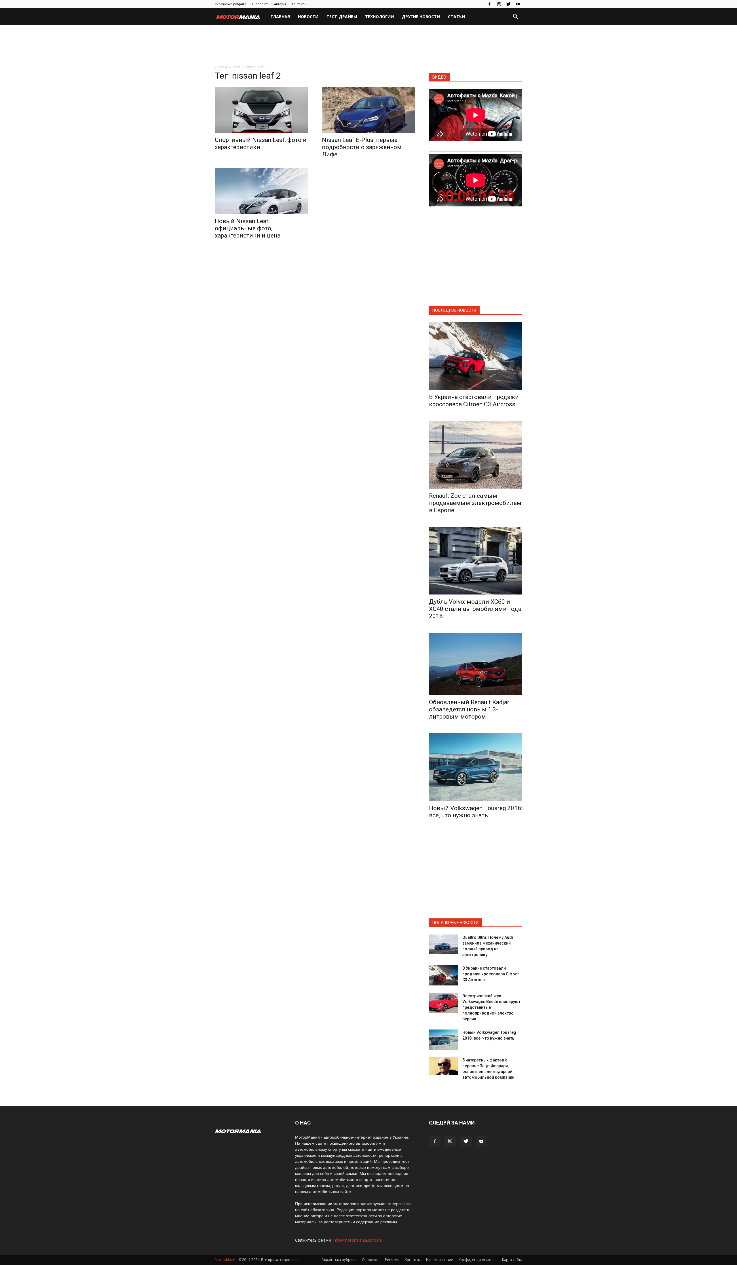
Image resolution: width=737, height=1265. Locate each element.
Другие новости (421, 16)
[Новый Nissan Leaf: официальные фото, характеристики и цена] (261, 191)
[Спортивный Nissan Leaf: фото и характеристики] (261, 110)
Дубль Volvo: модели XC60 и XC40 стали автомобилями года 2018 (475, 609)
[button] (515, 17)
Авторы (280, 4)
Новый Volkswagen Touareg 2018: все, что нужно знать (475, 812)
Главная (280, 16)
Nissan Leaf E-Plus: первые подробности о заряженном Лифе (362, 147)
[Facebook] (489, 4)
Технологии (379, 16)
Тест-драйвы (341, 16)
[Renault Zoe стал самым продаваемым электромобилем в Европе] (475, 455)
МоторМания (226, 1259)
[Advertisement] (368, 45)
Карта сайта (512, 1259)
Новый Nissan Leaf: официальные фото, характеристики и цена (247, 228)
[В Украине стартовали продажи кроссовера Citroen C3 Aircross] (475, 356)
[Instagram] (499, 4)
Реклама (392, 1259)
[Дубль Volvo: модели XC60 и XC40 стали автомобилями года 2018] (475, 560)
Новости (308, 16)
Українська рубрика (230, 4)
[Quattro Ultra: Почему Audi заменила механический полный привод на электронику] (443, 944)
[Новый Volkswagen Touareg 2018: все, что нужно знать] (475, 767)
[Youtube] (518, 4)
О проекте (260, 4)
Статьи (456, 16)
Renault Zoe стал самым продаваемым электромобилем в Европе (475, 503)
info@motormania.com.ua (357, 1240)
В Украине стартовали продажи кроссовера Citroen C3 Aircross (474, 401)
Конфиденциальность (478, 1259)
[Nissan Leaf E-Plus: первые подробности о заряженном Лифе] (368, 110)
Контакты (298, 4)
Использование (439, 1259)
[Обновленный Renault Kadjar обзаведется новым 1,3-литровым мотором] (475, 664)
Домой (221, 66)
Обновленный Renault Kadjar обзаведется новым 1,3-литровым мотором (469, 709)
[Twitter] (508, 4)
